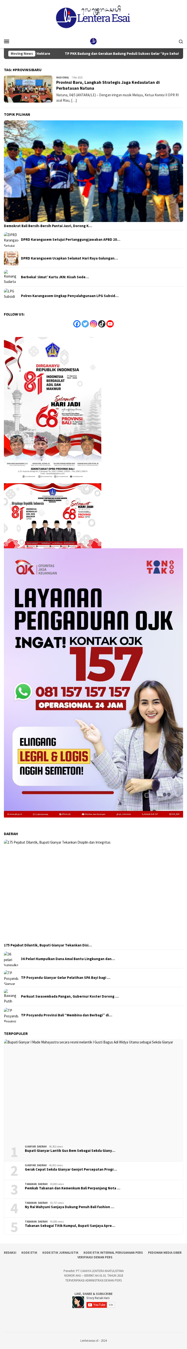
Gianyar (30, 1146)
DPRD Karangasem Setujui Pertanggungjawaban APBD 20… (70, 239)
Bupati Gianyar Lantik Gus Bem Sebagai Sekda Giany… (70, 1150)
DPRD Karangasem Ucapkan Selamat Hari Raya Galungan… (69, 258)
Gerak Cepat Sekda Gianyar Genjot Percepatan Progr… (71, 1169)
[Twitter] (85, 324)
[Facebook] (77, 324)
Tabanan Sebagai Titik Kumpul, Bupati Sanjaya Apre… (70, 1226)
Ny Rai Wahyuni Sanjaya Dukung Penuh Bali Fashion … (69, 1207)
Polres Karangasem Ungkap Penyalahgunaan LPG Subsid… (70, 296)
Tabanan (31, 1184)
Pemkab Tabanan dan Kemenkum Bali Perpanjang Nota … (72, 1188)
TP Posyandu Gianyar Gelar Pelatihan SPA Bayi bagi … (65, 977)
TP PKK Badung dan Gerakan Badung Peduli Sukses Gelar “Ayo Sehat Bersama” (96, 53)
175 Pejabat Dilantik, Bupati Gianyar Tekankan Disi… (48, 945)
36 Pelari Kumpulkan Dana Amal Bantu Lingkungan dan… (68, 959)
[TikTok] (101, 324)
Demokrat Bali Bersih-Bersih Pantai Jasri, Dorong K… (48, 226)
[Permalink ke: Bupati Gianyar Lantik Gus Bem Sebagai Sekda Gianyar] (93, 1090)
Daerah (42, 1146)
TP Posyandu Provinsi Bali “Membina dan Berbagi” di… (66, 1015)
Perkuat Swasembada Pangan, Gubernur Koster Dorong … (70, 996)
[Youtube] (110, 324)
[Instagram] (93, 324)
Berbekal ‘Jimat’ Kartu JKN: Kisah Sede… (55, 277)
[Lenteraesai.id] (93, 41)
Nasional (62, 77)
